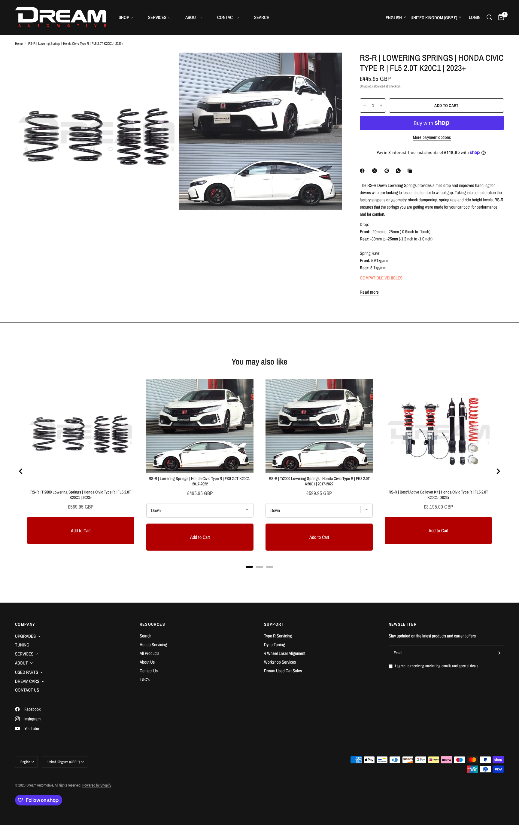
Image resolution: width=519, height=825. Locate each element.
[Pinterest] (388, 170)
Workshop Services (280, 662)
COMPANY (25, 624)
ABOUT (21, 663)
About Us (147, 662)
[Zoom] (165, 65)
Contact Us (149, 671)
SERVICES (24, 654)
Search (145, 636)
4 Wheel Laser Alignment (284, 653)
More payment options (432, 137)
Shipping (365, 86)
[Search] (489, 17)
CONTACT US (27, 690)
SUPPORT (274, 624)
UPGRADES (25, 636)
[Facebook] (363, 170)
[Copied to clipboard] (410, 170)
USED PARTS (26, 672)
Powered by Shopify (96, 785)
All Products (149, 653)
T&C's (145, 679)
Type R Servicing (278, 636)
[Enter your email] (498, 653)
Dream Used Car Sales (283, 671)
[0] (499, 17)
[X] (375, 170)
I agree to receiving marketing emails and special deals (436, 665)
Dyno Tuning (274, 644)
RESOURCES (152, 624)
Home (19, 43)
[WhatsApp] (399, 170)
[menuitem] (128, 17)
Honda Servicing (153, 644)
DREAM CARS (27, 681)
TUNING (22, 645)
